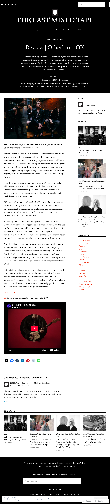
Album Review (25, 84)
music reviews (35, 86)
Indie (43, 84)
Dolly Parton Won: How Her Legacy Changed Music (91, 152)
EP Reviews (83, 243)
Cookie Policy (41, 500)
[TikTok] (12, 4)
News (61, 39)
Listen (80, 181)
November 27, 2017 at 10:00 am (22, 386)
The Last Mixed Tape (55, 20)
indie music (50, 84)
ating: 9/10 (10, 292)
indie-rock (58, 84)
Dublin (37, 84)
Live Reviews (84, 257)
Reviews (61, 86)
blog (32, 84)
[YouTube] (16, 4)
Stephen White (55, 76)
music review (25, 86)
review (54, 86)
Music (77, 84)
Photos (81, 268)
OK (42, 86)
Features (82, 246)
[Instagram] (9, 4)
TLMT (82, 86)
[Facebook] (2, 4)
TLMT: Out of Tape (86, 284)
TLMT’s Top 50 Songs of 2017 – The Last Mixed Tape (30, 383)
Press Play (83, 276)
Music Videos (91, 181)
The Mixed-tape (85, 281)
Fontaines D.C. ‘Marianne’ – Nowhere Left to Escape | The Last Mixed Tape (91, 187)
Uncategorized (84, 287)
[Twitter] (5, 4)
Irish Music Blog (68, 84)
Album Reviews (52, 39)
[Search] (107, 4)
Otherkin (48, 86)
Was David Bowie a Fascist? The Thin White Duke (94, 440)
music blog (84, 84)
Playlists (82, 271)
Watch (80, 183)
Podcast (101, 181)
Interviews (83, 251)
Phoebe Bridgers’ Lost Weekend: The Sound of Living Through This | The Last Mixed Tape (91, 222)
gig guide (82, 249)
